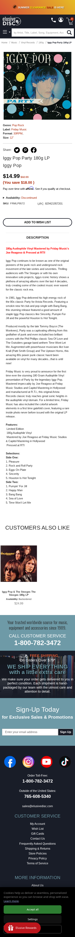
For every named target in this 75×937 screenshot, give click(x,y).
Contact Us (37, 838)
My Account (37, 823)
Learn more (11, 901)
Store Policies (38, 853)
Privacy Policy (37, 858)
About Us (37, 885)
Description (37, 237)
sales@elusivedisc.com (37, 806)
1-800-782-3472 (37, 643)
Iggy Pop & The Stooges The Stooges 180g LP (19, 593)
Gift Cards (37, 833)
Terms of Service (37, 863)
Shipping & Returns (37, 848)
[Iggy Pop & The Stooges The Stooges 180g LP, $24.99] (19, 564)
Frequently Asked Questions (37, 843)
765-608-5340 (37, 796)
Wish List (38, 828)
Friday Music (19, 129)
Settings (33, 919)
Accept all (33, 909)
